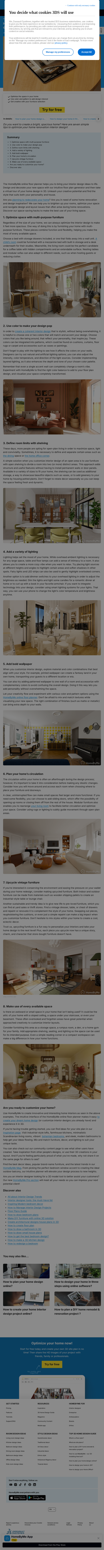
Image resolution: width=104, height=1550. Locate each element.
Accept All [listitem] (86, 52)
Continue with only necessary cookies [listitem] (81, 5)
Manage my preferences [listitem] (58, 52)
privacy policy (61, 43)
